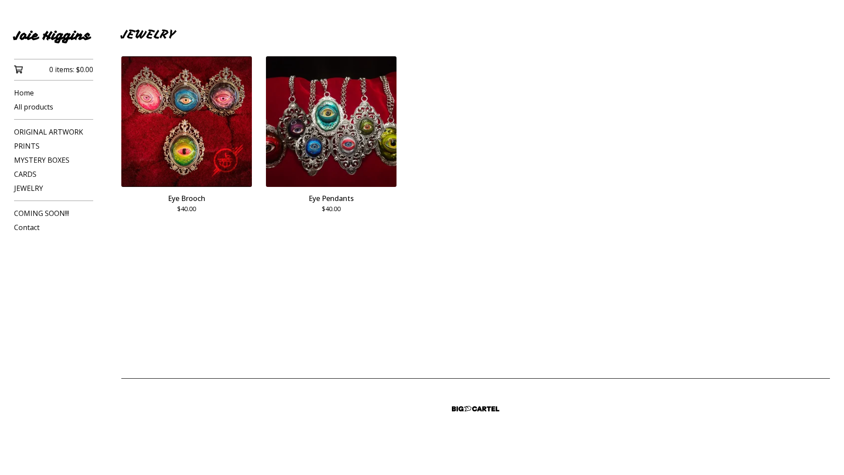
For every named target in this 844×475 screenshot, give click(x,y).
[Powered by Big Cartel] (475, 408)
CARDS (25, 174)
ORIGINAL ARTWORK (48, 132)
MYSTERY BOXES (41, 160)
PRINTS (27, 146)
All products (33, 107)
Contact (27, 227)
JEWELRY (28, 188)
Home (24, 93)
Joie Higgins (52, 35)
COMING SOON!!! (41, 213)
